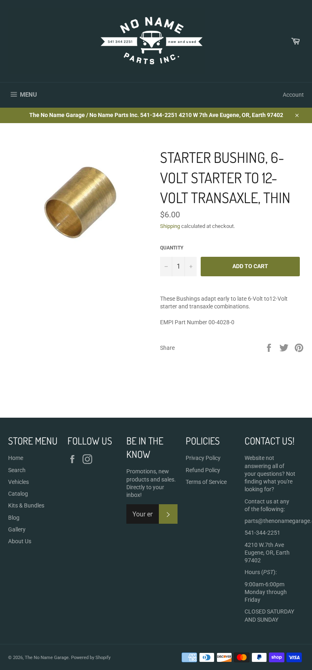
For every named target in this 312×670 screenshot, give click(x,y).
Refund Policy (203, 470)
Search (17, 470)
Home (15, 458)
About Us (19, 541)
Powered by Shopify (90, 657)
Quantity (171, 248)
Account (293, 94)
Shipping (170, 226)
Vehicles (18, 482)
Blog (14, 517)
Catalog (18, 493)
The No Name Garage (47, 657)
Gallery (17, 529)
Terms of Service (206, 482)
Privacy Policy (203, 458)
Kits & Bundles (26, 505)
